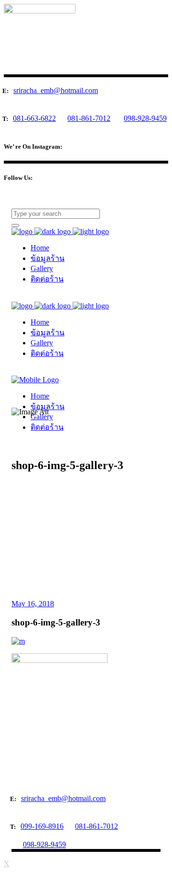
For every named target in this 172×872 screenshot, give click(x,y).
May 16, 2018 (32, 604)
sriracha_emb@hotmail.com (55, 90)
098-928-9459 (145, 118)
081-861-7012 (88, 118)
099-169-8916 (42, 826)
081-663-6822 (34, 118)
